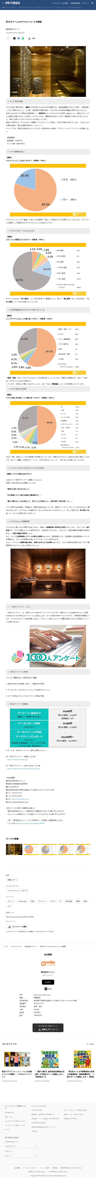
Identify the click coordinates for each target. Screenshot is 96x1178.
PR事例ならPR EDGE (70, 1119)
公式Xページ (9, 1151)
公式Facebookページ (11, 1142)
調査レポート (13, 880)
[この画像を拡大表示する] (14, 849)
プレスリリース (16, 946)
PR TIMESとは (9, 1113)
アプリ (30, 7)
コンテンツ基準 (44, 1168)
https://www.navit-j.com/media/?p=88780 (30, 823)
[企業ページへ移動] (48, 964)
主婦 (32, 901)
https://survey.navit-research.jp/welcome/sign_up (23, 769)
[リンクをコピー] (33, 38)
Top (3, 7)
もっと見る (90, 1044)
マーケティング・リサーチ (17, 891)
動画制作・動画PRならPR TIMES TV (42, 1114)
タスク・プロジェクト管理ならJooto (75, 1110)
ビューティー (49, 7)
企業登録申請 (75, 3)
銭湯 (78, 901)
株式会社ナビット (31, 946)
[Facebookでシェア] (18, 38)
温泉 (85, 901)
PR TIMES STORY (36, 1110)
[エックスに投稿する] (14, 38)
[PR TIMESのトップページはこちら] (13, 3)
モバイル (22, 7)
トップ (5, 946)
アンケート (42, 901)
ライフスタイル (74, 7)
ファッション (61, 7)
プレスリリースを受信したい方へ (15, 1121)
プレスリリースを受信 (60, 3)
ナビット (11, 901)
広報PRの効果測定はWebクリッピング (43, 1127)
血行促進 (69, 901)
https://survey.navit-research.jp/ (17, 759)
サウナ (53, 901)
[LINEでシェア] (23, 38)
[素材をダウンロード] (29, 38)
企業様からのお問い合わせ (36, 1172)
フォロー (48, 982)
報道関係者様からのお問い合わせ (71, 1168)
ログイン (86, 3)
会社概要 (17, 1168)
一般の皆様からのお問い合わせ (58, 1172)
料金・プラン (9, 1117)
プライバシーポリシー (30, 1168)
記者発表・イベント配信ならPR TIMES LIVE (45, 1119)
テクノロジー (12, 7)
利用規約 (55, 1168)
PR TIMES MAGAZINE (38, 1123)
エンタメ (38, 7)
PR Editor (34, 1131)
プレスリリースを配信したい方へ (15, 1125)
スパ (9, 906)
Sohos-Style (22, 901)
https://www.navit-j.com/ (20, 799)
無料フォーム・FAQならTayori (73, 1114)
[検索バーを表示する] (92, 3)
